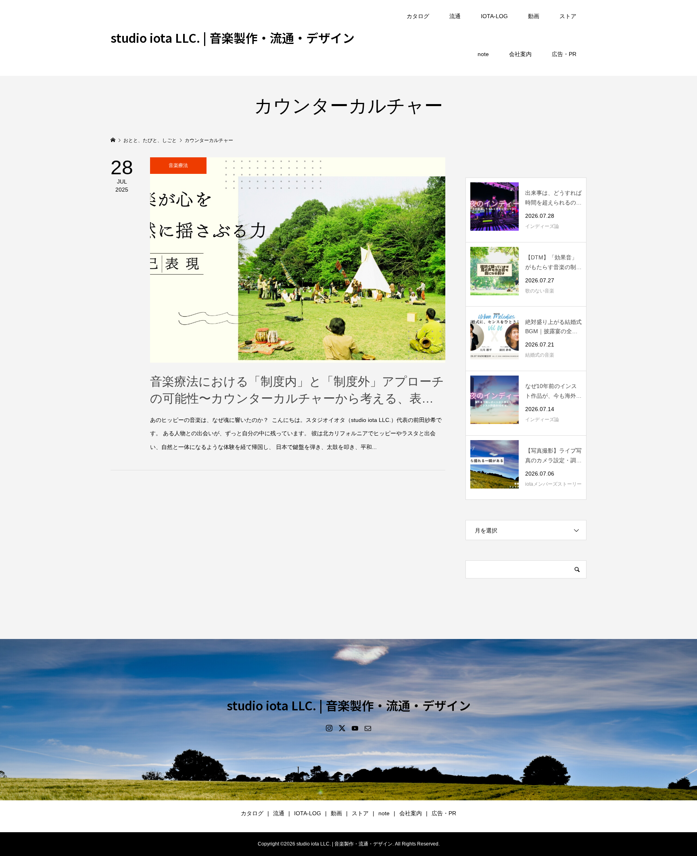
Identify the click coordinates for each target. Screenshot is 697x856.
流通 (455, 16)
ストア (567, 16)
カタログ (418, 16)
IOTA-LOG (494, 16)
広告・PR (564, 54)
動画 (533, 16)
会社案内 (520, 54)
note (483, 54)
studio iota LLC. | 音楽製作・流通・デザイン (233, 37)
